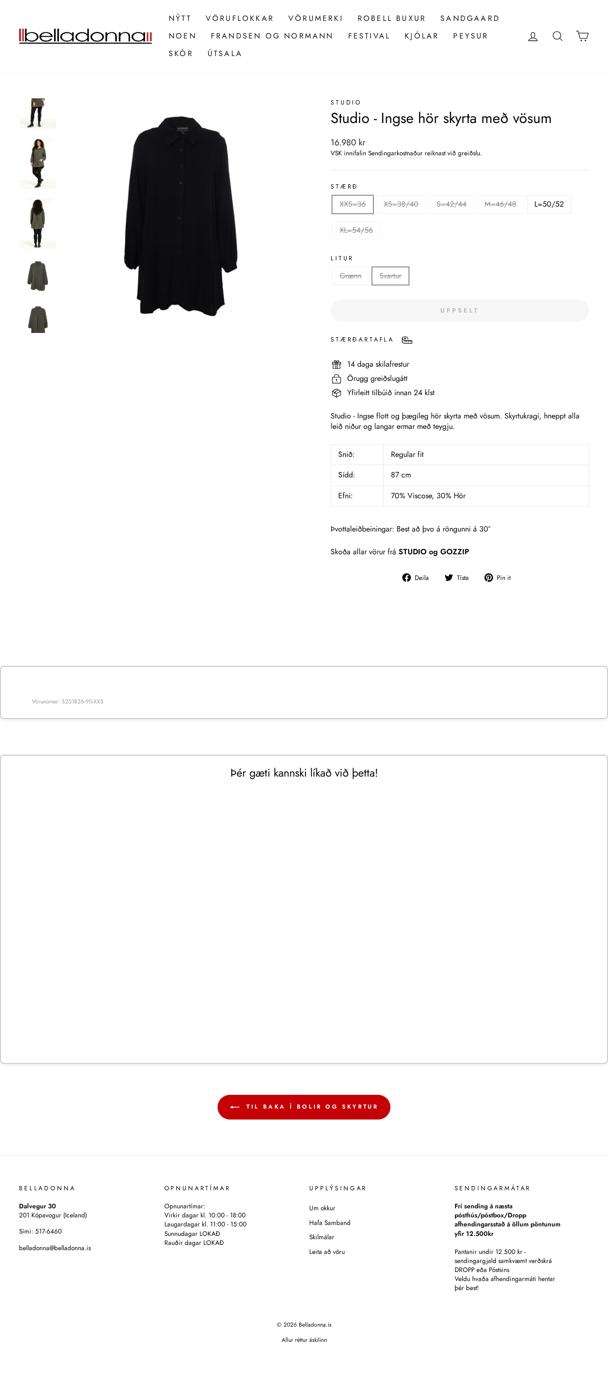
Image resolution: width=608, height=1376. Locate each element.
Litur (342, 258)
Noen (183, 35)
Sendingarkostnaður (395, 153)
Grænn (350, 275)
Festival (369, 35)
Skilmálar (321, 1237)
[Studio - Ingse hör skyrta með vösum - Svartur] (102, 1018)
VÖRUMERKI (315, 18)
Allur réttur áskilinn (304, 1340)
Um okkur (322, 1208)
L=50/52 (549, 204)
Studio (346, 102)
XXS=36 (353, 204)
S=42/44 (451, 204)
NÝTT (180, 18)
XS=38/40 (401, 204)
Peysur (470, 35)
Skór (181, 53)
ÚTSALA (225, 53)
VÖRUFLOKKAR (240, 18)
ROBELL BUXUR (392, 18)
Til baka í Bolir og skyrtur (311, 1106)
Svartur (390, 275)
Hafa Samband (330, 1222)
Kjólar (422, 35)
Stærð (345, 186)
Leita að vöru (327, 1251)
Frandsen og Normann (272, 35)
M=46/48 (500, 204)
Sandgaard (470, 18)
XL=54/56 (356, 230)
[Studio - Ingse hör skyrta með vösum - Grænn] (89, 1018)
